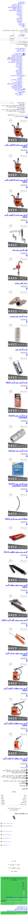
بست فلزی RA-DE (17, 8)
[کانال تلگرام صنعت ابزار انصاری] (25, 99)
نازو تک (14, 878)
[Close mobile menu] (13, 34)
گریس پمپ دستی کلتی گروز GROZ (14, 620)
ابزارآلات (20, 22)
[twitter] (24, 890)
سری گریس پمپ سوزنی (18, 316)
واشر (20, 17)
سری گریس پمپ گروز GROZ (16, 382)
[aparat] (23, 889)
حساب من (22, 34)
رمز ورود (25, 41)
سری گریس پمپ (21, 349)
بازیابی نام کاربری (20, 49)
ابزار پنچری (19, 19)
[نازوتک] (4, 899)
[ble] (23, 886)
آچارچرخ (20, 15)
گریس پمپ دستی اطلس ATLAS (15, 552)
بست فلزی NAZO (17, 4)
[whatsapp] (24, 894)
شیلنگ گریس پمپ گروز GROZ (16, 519)
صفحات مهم (22, 23)
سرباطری (19, 11)
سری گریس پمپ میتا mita (17, 451)
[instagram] (24, 892)
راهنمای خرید (21, 35)
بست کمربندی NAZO (16, 6)
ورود (26, 45)
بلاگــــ (23, 26)
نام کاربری (11, 38)
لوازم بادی (19, 21)
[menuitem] (19, 53)
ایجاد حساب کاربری (20, 48)
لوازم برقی (19, 18)
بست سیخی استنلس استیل (15, 10)
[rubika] (23, 883)
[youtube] (24, 893)
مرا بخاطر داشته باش (22, 44)
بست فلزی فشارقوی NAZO (15, 7)
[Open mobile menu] (13, 33)
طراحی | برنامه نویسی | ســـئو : (16, 897)
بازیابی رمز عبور (21, 51)
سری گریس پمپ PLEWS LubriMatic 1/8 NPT (18, 485)
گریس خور (19, 12)
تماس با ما (22, 25)
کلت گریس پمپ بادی (19, 250)
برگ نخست (22, 1)
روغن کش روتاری (21, 283)
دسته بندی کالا (21, 3)
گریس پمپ (19, 14)
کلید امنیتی (24, 42)
